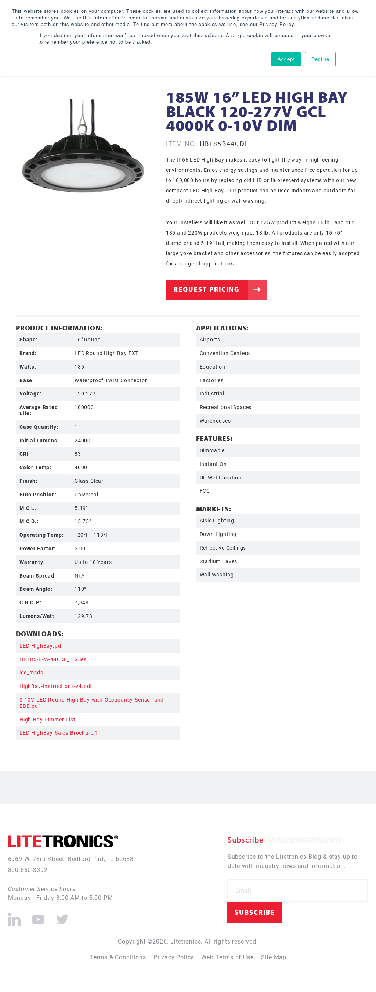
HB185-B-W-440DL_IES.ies (53, 659)
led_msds (31, 672)
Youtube (38, 916)
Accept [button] (286, 58)
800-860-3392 (28, 869)
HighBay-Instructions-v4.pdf (55, 686)
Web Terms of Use (227, 957)
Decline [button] (320, 58)
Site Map (274, 957)
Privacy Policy (173, 957)
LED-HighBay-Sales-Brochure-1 (58, 732)
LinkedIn (14, 916)
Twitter (61, 916)
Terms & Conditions (118, 957)
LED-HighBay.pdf (41, 645)
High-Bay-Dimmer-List (47, 719)
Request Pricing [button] (207, 289)
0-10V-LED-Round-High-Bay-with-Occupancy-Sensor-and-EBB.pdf (92, 702)
